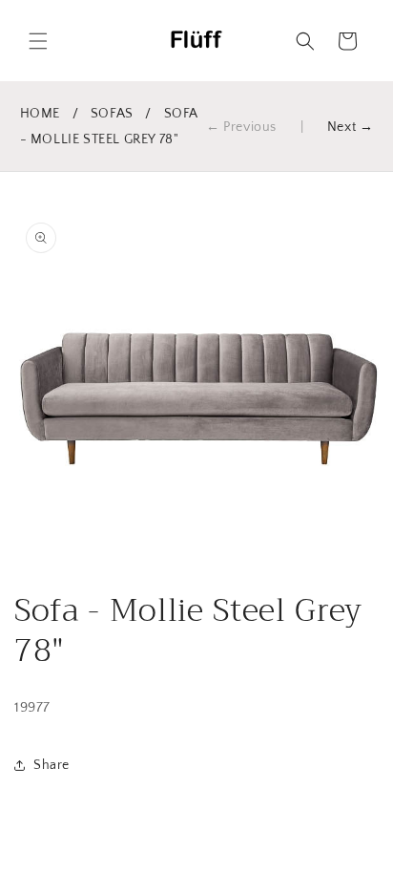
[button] (38, 41)
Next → (350, 127)
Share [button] (51, 765)
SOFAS (112, 113)
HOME (40, 113)
